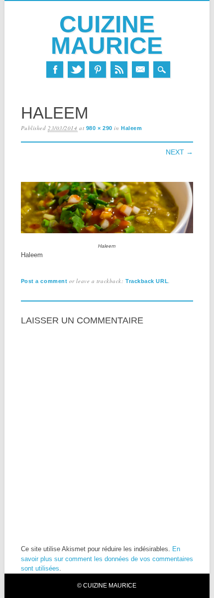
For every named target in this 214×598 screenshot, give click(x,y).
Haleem (131, 128)
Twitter (76, 69)
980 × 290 (99, 128)
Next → (179, 152)
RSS (118, 69)
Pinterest (97, 69)
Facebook (54, 69)
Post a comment (44, 281)
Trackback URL (146, 281)
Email (140, 69)
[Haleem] (107, 233)
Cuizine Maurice (107, 35)
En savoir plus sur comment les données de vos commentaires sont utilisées (107, 558)
